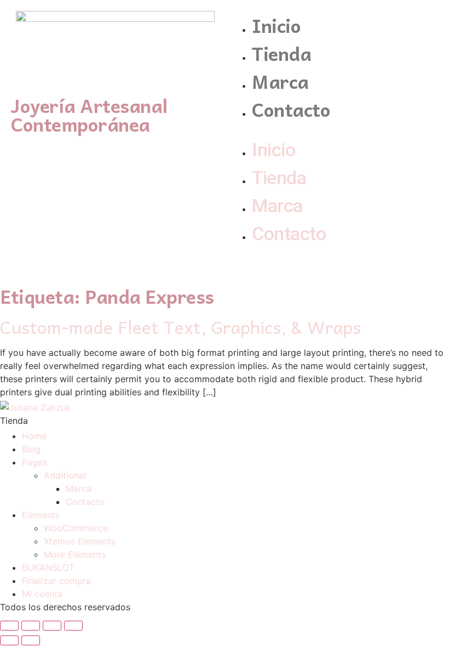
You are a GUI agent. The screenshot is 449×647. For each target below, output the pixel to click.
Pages (34, 462)
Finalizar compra (56, 580)
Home (34, 435)
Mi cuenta (42, 593)
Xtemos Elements (80, 541)
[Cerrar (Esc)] (9, 626)
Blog (31, 449)
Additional (65, 475)
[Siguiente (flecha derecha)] (30, 640)
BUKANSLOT (48, 567)
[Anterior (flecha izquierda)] (9, 640)
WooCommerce (76, 528)
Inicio (276, 25)
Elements (41, 514)
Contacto (291, 109)
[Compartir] (30, 626)
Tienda (281, 53)
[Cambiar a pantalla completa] (52, 626)
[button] (334, 129)
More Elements (75, 554)
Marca (280, 81)
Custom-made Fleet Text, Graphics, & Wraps (180, 327)
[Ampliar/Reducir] (73, 626)
